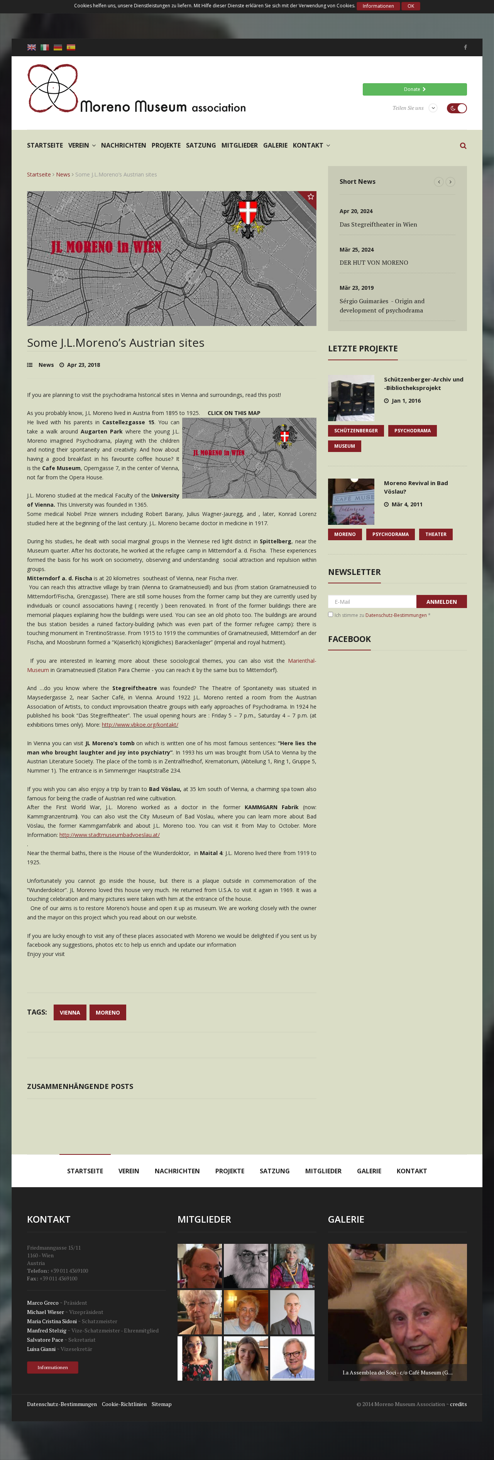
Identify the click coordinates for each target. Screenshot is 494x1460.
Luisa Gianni (41, 1348)
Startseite (45, 145)
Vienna (70, 1012)
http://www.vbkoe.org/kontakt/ (140, 724)
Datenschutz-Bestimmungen (396, 615)
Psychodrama (412, 430)
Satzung (201, 145)
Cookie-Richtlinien (124, 1404)
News (63, 174)
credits (458, 1404)
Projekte (166, 145)
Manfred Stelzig (46, 1330)
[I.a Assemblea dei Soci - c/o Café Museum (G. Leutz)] (397, 1312)
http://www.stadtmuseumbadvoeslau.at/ (109, 834)
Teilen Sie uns (408, 107)
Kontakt (308, 145)
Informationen (378, 6)
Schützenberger (356, 430)
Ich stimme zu (383, 615)
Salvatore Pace (45, 1339)
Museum (344, 446)
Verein (78, 145)
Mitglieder (240, 145)
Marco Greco (43, 1302)
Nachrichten (123, 145)
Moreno (108, 1012)
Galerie (275, 145)
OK (411, 6)
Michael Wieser (45, 1312)
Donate (413, 89)
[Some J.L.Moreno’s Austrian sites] (171, 321)
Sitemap (162, 1404)
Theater (436, 534)
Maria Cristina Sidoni (52, 1321)
